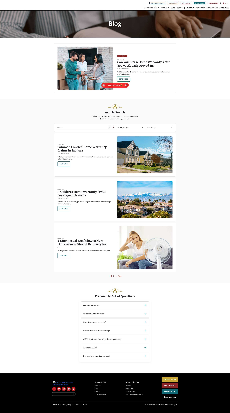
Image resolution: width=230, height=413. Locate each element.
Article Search (115, 112)
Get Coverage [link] (169, 385)
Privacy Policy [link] (66, 405)
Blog (115, 23)
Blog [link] (173, 8)
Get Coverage (186, 3)
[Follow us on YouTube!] (69, 389)
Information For (132, 382)
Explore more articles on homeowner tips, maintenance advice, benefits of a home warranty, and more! (115, 117)
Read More (123, 79)
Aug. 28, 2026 (61, 144)
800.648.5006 (212, 3)
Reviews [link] (128, 385)
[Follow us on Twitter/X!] (59, 389)
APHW (59, 247)
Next (119, 276)
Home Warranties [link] (151, 7)
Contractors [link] (223, 8)
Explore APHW (101, 382)
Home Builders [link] (212, 8)
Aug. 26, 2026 (61, 189)
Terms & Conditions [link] (80, 405)
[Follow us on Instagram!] (64, 389)
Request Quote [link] (170, 380)
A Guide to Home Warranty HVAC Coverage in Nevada (82, 193)
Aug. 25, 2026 (120, 59)
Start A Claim (199, 3)
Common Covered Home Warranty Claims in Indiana (82, 148)
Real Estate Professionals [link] (196, 8)
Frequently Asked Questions (115, 296)
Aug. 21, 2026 (61, 238)
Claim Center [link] (169, 391)
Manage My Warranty (157, 3)
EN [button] (225, 3)
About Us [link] (165, 7)
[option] (115, 155)
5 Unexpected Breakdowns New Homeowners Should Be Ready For (82, 242)
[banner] (115, 24)
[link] (15, 4)
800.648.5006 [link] (170, 397)
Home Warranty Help (123, 68)
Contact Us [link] (55, 405)
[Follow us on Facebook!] (54, 389)
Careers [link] (179, 8)
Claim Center (173, 3)
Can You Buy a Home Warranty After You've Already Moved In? (143, 63)
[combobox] (82, 127)
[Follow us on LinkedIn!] (73, 389)
